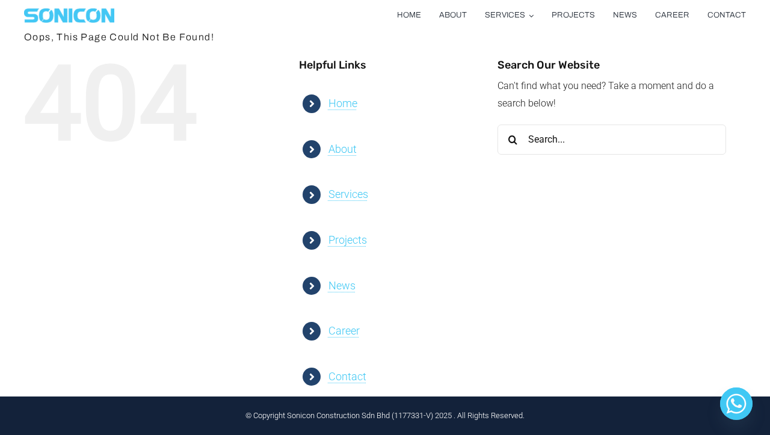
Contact (347, 376)
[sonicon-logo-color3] (69, 13)
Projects (347, 239)
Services (348, 194)
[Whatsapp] (736, 403)
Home (342, 103)
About (342, 149)
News (342, 285)
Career (344, 330)
